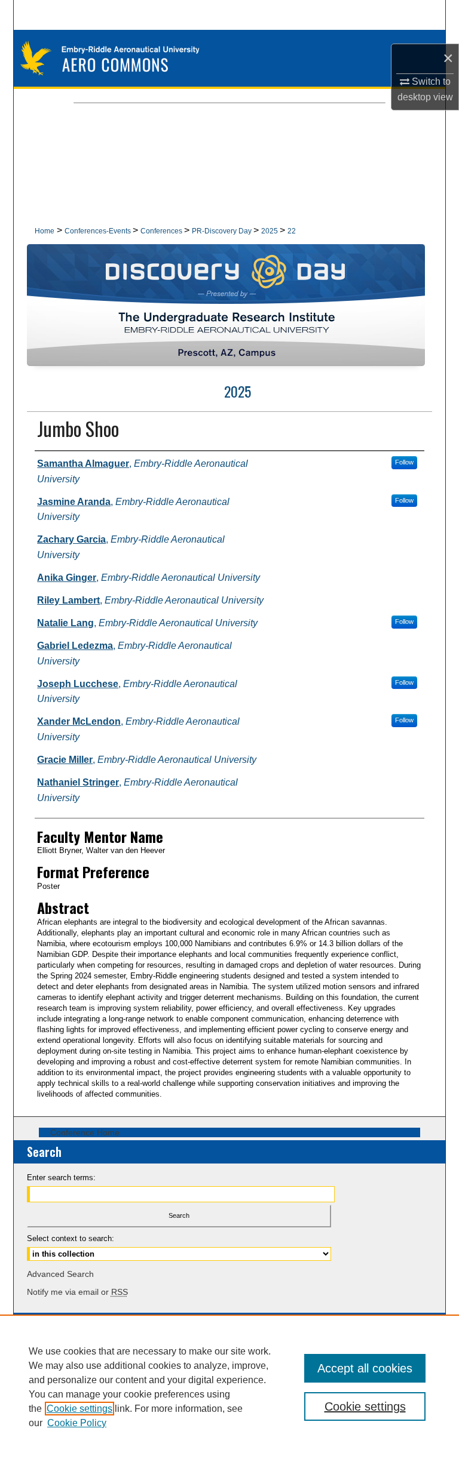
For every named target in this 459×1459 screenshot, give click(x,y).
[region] (229, 1387)
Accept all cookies (364, 1368)
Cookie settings (79, 1408)
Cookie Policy (76, 1423)
